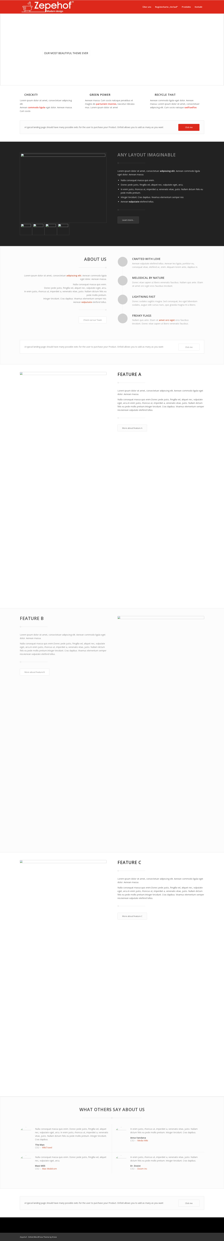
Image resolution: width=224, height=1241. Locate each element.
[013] (50, 229)
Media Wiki (142, 1140)
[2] (63, 187)
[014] (38, 229)
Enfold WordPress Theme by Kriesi (42, 1237)
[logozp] (48, 7)
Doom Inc (142, 1168)
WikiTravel (47, 1147)
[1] (63, 229)
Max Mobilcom (49, 1168)
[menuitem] (146, 7)
